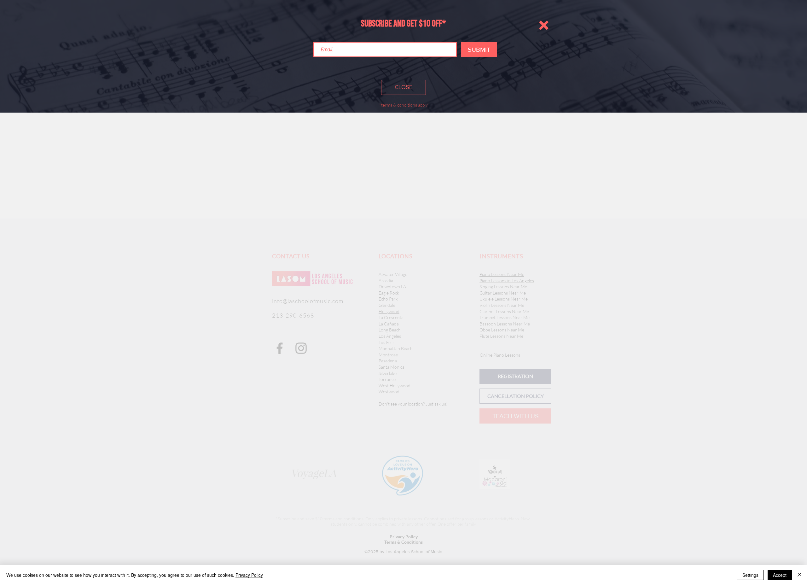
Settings (750, 575)
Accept (780, 575)
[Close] (799, 575)
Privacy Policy (249, 575)
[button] (544, 25)
